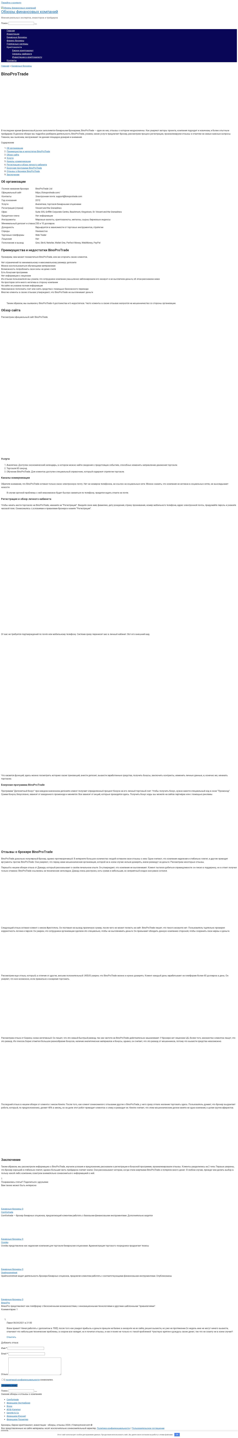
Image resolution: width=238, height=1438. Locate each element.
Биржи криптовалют (22, 50)
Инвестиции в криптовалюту (27, 57)
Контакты (12, 60)
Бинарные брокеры (17, 37)
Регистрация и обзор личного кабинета (27, 164)
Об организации (15, 148)
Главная (11, 30)
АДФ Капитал (14, 1409)
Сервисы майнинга (22, 54)
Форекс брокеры (15, 40)
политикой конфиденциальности (23, 1379)
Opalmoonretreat (9, 1272)
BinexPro (5, 1302)
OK (177, 1435)
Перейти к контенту (11, 2)
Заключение (13, 174)
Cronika (4, 1242)
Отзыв (4, 1374)
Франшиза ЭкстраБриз (18, 1403)
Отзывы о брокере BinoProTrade (23, 171)
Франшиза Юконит (16, 1416)
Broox (9, 1406)
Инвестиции (13, 34)
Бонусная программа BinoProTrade (24, 168)
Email (4, 1353)
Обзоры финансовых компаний (29, 11)
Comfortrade (7, 1212)
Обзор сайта (13, 154)
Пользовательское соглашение (148, 1428)
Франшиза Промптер (17, 1419)
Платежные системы (17, 44)
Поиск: (5, 23)
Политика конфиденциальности (113, 1428)
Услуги (10, 158)
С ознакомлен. (28, 1379)
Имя (4, 1348)
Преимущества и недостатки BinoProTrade (28, 151)
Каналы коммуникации (19, 161)
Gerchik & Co (13, 1413)
